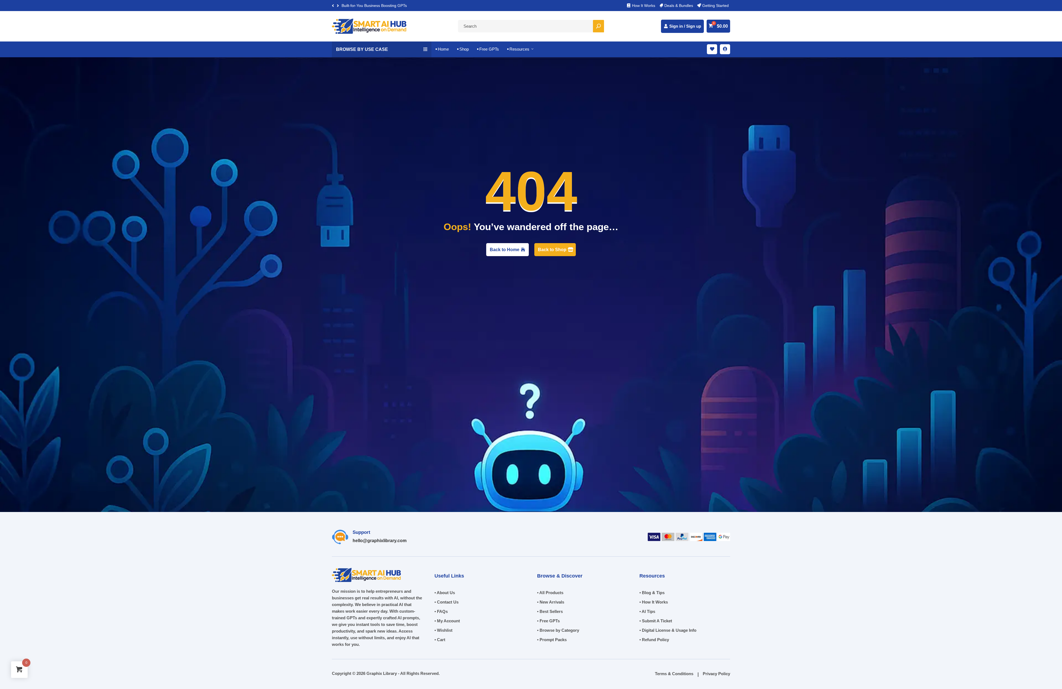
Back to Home (504, 249)
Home (442, 49)
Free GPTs (488, 49)
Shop (463, 49)
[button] (338, 6)
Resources (520, 49)
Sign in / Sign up (685, 26)
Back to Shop (552, 249)
